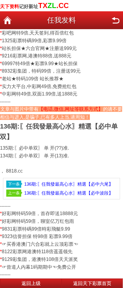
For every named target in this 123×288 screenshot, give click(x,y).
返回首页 (7, 20)
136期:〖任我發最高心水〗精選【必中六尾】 (68, 184)
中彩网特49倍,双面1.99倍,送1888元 (39, 93)
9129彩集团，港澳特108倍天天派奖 (40, 259)
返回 (115, 20)
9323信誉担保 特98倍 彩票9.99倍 (37, 236)
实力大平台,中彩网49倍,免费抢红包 (39, 86)
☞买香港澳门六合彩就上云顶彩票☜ (40, 244)
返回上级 (31, 283)
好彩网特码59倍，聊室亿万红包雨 (38, 221)
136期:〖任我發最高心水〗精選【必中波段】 (68, 192)
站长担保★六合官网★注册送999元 (39, 48)
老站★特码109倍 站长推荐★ (33, 78)
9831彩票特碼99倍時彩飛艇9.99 (36, 228)
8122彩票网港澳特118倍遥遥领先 (37, 251)
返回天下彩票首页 (92, 283)
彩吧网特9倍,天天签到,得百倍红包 (38, 32)
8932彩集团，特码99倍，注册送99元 (41, 70)
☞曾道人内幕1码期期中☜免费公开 (39, 267)
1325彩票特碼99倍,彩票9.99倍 (34, 40)
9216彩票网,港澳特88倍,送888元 (36, 55)
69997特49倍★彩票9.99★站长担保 (40, 63)
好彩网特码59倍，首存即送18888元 (40, 213)
